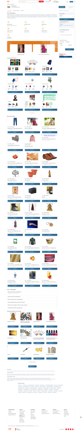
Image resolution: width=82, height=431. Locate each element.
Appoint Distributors (33, 418)
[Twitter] (71, 429)
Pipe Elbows (54, 392)
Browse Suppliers (55, 412)
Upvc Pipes (45, 392)
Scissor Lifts (20, 386)
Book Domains (33, 412)
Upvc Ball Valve (50, 392)
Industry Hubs (66, 412)
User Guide (9, 412)
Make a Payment (22, 420)
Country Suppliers (66, 413)
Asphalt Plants (46, 389)
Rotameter (32, 386)
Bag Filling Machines (40, 389)
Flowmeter (36, 386)
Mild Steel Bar (20, 389)
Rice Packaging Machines (57, 386)
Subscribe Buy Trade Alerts (45, 413)
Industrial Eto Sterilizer (50, 386)
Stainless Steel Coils (30, 392)
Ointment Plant (56, 389)
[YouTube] (73, 429)
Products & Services (16, 10)
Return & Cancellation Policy (12, 413)
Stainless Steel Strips (33, 389)
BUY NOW (14, 132)
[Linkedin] (68, 429)
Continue (69, 49)
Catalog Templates (33, 417)
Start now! (65, 56)
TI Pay (31, 413)
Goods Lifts (19, 392)
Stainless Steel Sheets (26, 389)
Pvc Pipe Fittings (40, 392)
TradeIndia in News (22, 414)
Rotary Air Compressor (42, 386)
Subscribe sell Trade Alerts (56, 413)
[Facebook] (66, 429)
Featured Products (66, 414)
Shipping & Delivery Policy (11, 414)
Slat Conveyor (51, 389)
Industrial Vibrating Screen (26, 386)
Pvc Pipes (35, 392)
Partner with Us (22, 419)
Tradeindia (8, 4)
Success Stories (22, 412)
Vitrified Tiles (24, 392)
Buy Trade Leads (44, 412)
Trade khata (32, 414)
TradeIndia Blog (22, 413)
